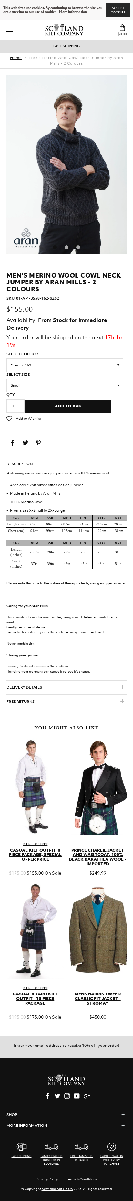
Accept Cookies (118, 10)
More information (73, 12)
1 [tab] (55, 247)
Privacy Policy (47, 1179)
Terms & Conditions (81, 1179)
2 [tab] (66, 247)
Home (16, 57)
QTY (10, 394)
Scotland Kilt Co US (57, 1188)
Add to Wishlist (28, 418)
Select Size (18, 374)
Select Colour (22, 354)
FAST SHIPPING (66, 46)
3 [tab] (78, 247)
